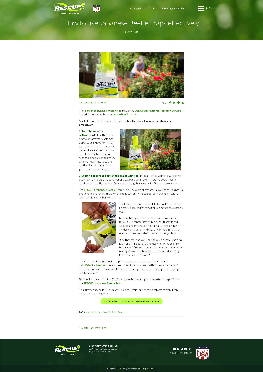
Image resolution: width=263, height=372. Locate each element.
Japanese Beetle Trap (112, 312)
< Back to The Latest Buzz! (93, 102)
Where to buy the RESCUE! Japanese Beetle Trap (131, 301)
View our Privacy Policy (181, 352)
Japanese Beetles (93, 312)
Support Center (172, 8)
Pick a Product (140, 8)
